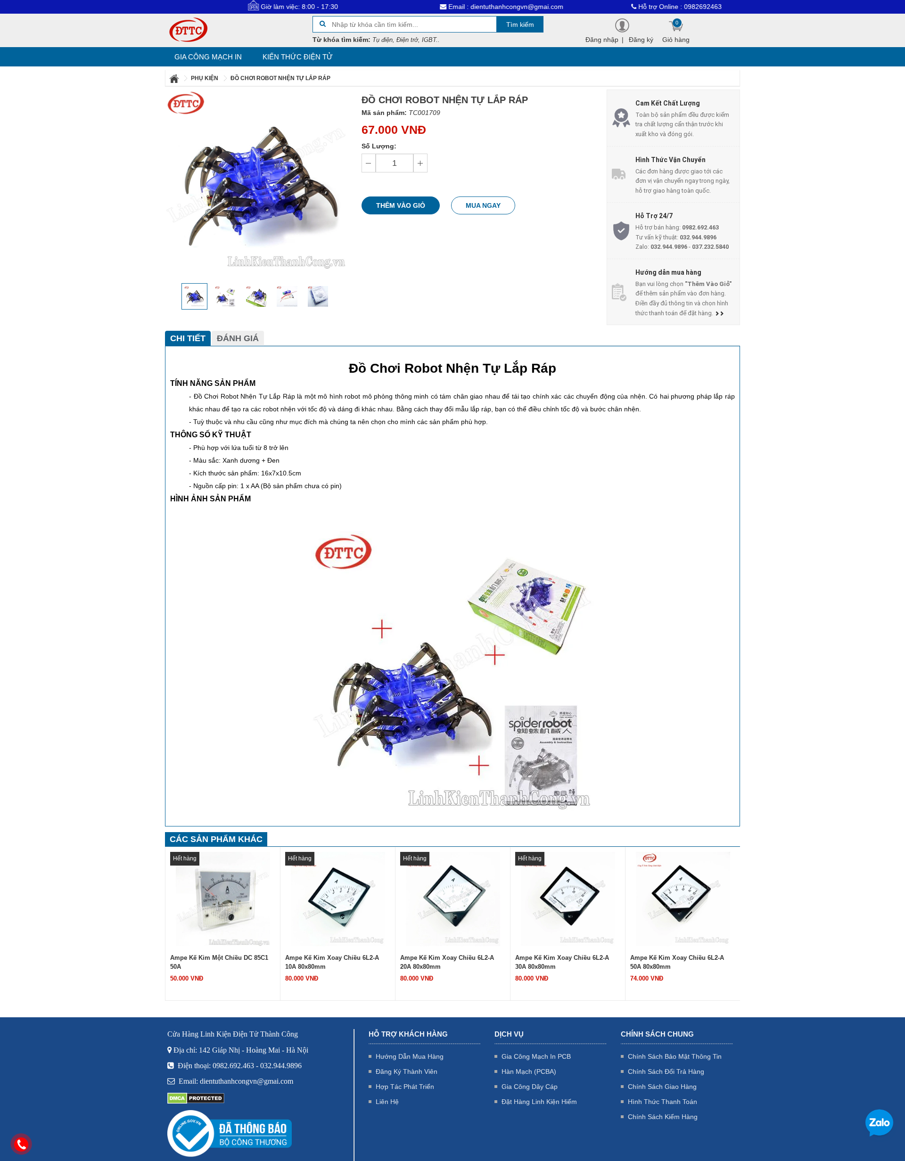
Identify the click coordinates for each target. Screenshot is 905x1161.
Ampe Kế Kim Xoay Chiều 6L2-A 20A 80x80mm (447, 962)
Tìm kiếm (520, 24)
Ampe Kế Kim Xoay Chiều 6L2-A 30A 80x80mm (562, 962)
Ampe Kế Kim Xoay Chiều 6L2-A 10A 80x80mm (332, 962)
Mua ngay (483, 205)
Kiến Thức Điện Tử (298, 57)
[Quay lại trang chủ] (175, 78)
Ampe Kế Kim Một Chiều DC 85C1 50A (219, 962)
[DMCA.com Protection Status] (195, 1098)
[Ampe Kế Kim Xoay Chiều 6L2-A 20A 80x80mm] (453, 898)
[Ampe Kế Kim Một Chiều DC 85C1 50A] (223, 898)
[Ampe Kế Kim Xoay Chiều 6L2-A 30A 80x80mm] (568, 898)
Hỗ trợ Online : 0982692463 (636, 6)
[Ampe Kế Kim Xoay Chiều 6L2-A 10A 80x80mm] (338, 898)
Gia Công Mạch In (208, 57)
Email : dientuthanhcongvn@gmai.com (461, 6)
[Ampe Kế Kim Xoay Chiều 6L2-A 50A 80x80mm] (683, 898)
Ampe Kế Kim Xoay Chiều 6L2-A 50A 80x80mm (677, 962)
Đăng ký (641, 39)
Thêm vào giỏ (400, 205)
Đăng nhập (601, 39)
